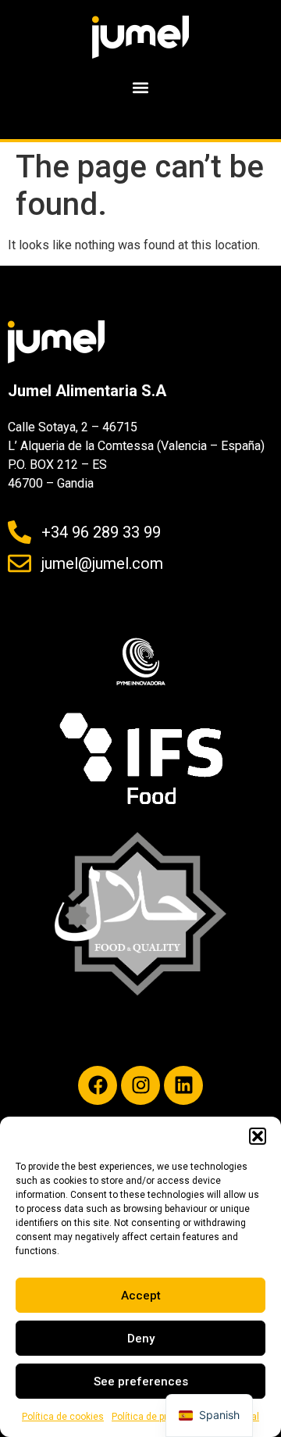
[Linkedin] (183, 1085)
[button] (257, 1136)
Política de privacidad (158, 1416)
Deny (141, 1339)
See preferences (141, 1381)
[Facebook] (97, 1085)
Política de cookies (63, 1416)
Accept (141, 1296)
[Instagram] (140, 1085)
